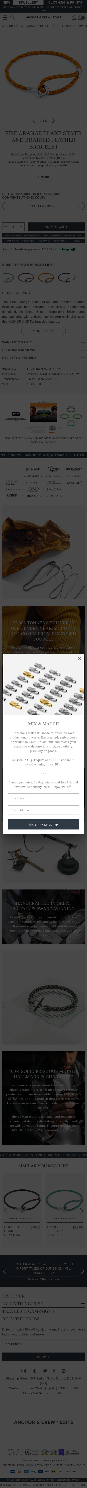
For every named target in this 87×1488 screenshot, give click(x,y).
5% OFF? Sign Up (43, 825)
